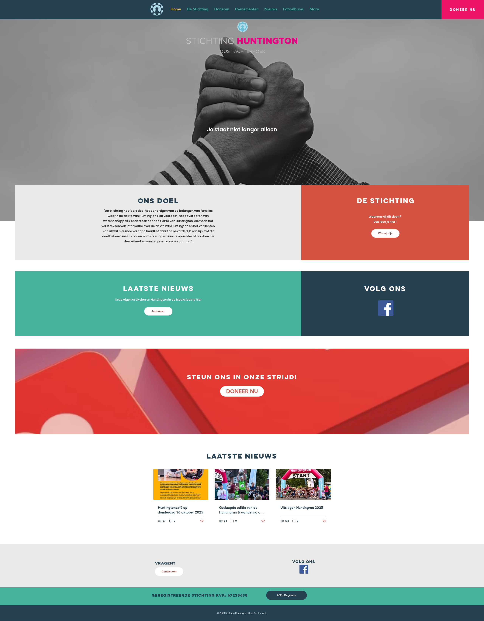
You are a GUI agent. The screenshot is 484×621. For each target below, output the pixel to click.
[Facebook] (385, 308)
